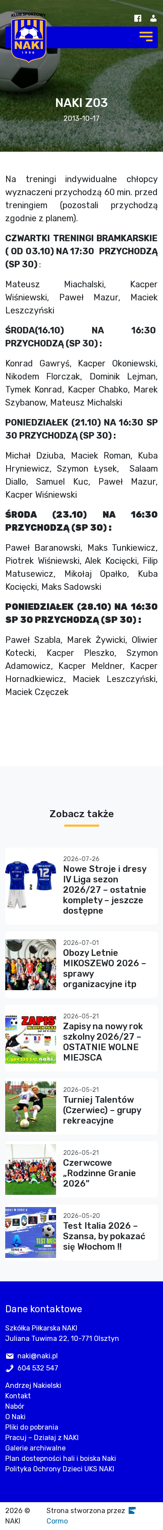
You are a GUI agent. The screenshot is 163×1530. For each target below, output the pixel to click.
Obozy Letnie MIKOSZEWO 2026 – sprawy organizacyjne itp (104, 968)
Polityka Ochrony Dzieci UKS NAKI (59, 1469)
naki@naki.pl (37, 1356)
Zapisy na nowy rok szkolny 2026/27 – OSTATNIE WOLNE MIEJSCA (103, 1042)
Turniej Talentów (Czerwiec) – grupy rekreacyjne (102, 1110)
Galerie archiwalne (35, 1448)
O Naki (15, 1417)
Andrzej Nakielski (33, 1385)
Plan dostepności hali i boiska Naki (60, 1458)
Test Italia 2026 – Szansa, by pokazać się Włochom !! (104, 1236)
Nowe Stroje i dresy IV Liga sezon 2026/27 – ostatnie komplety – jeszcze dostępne (104, 890)
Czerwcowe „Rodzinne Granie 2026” (99, 1173)
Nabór (14, 1406)
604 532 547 (37, 1368)
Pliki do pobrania (31, 1427)
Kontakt (18, 1396)
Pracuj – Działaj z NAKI (42, 1438)
